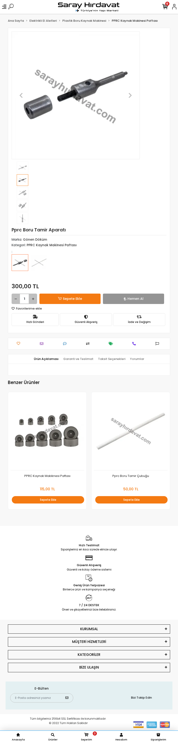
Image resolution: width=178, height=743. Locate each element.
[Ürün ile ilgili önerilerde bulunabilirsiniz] (158, 344)
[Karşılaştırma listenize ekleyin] (89, 344)
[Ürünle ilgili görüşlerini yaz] (66, 344)
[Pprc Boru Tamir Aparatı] (20, 265)
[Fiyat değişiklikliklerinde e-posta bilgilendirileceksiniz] (112, 344)
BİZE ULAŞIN (89, 667)
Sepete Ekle (72, 298)
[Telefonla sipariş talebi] (135, 344)
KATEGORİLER (89, 654)
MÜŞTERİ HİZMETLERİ (89, 641)
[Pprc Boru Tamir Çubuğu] (39, 265)
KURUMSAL (89, 628)
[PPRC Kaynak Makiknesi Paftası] (47, 432)
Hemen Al (135, 298)
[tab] (46, 359)
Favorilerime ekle (28, 308)
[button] (21, 95)
